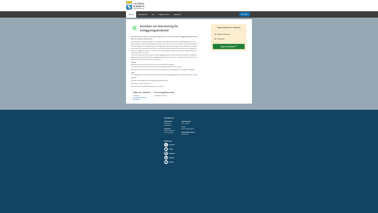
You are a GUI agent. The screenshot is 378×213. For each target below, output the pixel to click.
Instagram (172, 153)
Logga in (244, 14)
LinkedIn (171, 158)
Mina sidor (141, 14)
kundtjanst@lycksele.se (140, 97)
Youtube (171, 162)
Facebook (172, 145)
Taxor (195, 75)
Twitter (171, 149)
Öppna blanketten (227, 46)
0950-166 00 (136, 99)
